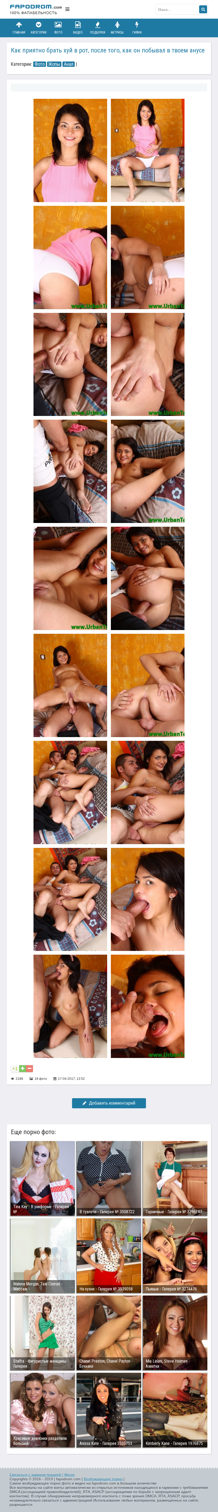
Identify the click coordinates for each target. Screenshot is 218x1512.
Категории (39, 32)
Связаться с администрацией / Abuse (42, 1475)
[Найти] (203, 9)
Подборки (97, 32)
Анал (68, 64)
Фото (58, 32)
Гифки (137, 32)
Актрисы (117, 32)
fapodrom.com (36, 9)
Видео (78, 32)
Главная (19, 32)
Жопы (54, 64)
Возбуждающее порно (103, 1479)
